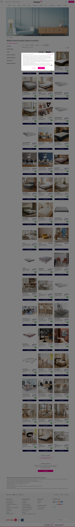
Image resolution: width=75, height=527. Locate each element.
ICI (51, 65)
